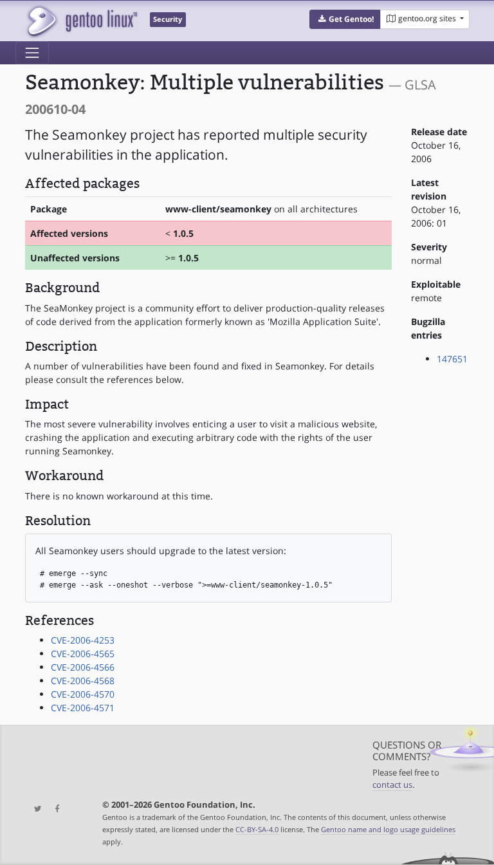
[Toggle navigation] (32, 52)
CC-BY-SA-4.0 (257, 829)
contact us (392, 784)
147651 (452, 359)
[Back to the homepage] (81, 21)
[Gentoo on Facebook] (54, 809)
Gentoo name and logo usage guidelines (388, 829)
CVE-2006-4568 (82, 680)
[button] (345, 19)
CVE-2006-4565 (82, 653)
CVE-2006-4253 (82, 640)
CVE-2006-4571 (82, 708)
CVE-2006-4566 (82, 667)
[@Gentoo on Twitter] (34, 809)
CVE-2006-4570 (82, 694)
